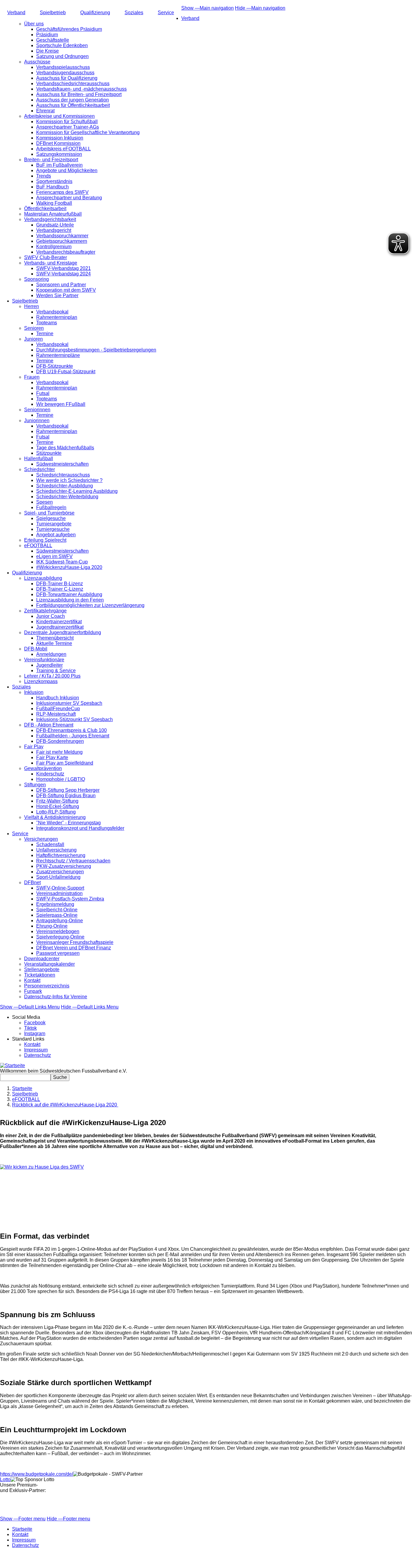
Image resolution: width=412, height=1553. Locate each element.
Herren (31, 306)
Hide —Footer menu (68, 1518)
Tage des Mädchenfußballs (65, 447)
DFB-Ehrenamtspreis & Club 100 (71, 730)
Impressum (36, 1049)
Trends (43, 175)
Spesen (44, 502)
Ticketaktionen (39, 974)
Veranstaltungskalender (49, 964)
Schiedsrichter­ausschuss (63, 474)
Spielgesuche (51, 518)
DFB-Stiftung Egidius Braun (66, 795)
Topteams (46, 322)
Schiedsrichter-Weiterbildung (67, 496)
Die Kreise (47, 50)
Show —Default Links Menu (30, 1006)
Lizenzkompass (41, 681)
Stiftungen (35, 784)
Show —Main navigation (207, 8)
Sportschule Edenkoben (62, 45)
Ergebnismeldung (55, 904)
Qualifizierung (95, 12)
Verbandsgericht (53, 230)
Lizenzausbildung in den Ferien (70, 599)
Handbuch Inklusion (57, 697)
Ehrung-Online (52, 926)
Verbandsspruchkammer (62, 235)
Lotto (5, 1479)
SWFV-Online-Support (60, 887)
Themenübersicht (55, 637)
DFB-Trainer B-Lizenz (59, 583)
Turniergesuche (53, 529)
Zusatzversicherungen (60, 871)
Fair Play (33, 746)
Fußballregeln (51, 507)
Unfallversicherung (56, 849)
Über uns (34, 23)
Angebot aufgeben (56, 534)
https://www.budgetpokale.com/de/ (36, 1474)
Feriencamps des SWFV (62, 192)
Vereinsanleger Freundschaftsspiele (74, 942)
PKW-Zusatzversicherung (63, 866)
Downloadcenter (41, 958)
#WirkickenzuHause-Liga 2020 (69, 567)
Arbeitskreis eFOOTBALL (63, 148)
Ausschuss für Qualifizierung (66, 78)
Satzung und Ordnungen (62, 56)
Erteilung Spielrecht (45, 540)
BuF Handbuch (52, 186)
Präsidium (47, 34)
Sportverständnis (54, 181)
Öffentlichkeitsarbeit (45, 208)
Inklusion (33, 692)
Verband (16, 12)
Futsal (42, 393)
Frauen (32, 377)
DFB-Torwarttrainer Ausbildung (69, 594)
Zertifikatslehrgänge (45, 610)
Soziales (134, 12)
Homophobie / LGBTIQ (60, 779)
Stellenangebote (41, 969)
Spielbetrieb (53, 12)
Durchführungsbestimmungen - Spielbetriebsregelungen (96, 349)
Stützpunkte (49, 453)
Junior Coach (50, 616)
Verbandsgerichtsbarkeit (50, 219)
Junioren (33, 339)
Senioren (34, 328)
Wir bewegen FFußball (60, 404)
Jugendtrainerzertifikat (60, 627)
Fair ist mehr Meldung (59, 752)
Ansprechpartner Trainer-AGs (67, 127)
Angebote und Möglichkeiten (66, 170)
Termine (44, 333)
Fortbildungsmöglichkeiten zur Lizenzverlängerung (90, 605)
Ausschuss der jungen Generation (72, 99)
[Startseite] (12, 1065)
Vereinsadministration (59, 893)
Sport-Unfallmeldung (58, 877)
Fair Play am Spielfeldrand (64, 762)
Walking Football (54, 203)
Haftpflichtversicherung (60, 855)
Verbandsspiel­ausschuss (63, 67)
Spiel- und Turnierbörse (49, 512)
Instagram (34, 1033)
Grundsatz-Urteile (55, 224)
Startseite (22, 1088)
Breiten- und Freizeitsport (51, 159)
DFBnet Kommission (58, 143)
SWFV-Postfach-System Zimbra (70, 898)
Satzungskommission (59, 154)
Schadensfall (50, 844)
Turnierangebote (53, 523)
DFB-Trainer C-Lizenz (59, 589)
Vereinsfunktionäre (44, 659)
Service (166, 12)
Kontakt (32, 980)
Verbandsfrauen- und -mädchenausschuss (81, 88)
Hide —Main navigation (260, 8)
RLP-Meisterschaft (56, 714)
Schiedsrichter (39, 469)
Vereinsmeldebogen (57, 931)
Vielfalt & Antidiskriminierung (55, 817)
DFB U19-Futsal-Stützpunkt (65, 371)
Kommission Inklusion (59, 137)
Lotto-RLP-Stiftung (56, 811)
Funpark (33, 991)
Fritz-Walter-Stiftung (57, 801)
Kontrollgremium (53, 246)
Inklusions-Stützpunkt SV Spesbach (74, 719)
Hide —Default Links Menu (90, 1006)
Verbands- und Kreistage (50, 262)
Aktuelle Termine (54, 643)
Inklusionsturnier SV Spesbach (69, 703)
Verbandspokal (52, 311)
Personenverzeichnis (46, 985)
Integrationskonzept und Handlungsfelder (80, 828)
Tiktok (30, 1028)
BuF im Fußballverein (59, 165)
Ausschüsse (37, 61)
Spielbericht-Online (57, 909)
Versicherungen (41, 839)
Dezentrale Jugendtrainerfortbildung (62, 632)
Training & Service (56, 670)
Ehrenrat (45, 110)
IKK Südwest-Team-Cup (62, 561)
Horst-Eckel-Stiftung (57, 806)
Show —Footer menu (23, 1518)
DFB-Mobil (35, 648)
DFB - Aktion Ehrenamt (48, 724)
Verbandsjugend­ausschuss (65, 72)
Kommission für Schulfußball (67, 121)
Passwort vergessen (58, 953)
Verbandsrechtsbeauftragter (65, 252)
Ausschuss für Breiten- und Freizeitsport (79, 94)
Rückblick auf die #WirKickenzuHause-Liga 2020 (65, 1104)
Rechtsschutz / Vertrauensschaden (73, 860)
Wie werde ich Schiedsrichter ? (69, 480)
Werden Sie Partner (57, 295)
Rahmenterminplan (56, 317)
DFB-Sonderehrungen (60, 741)
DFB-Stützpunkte (54, 366)
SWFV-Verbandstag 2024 (63, 273)
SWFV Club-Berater (45, 257)
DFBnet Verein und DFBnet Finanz (73, 947)
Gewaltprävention (43, 768)
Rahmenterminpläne (58, 355)
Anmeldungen (51, 654)
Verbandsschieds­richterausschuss (72, 83)
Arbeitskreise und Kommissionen (59, 116)
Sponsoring (36, 279)
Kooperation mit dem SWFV (66, 290)
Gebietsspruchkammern (61, 241)
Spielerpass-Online (57, 915)
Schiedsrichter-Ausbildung (64, 485)
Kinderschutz (50, 773)
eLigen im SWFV (54, 556)
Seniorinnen (37, 409)
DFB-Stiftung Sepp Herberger (68, 790)
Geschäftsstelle (52, 40)
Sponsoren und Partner (61, 284)
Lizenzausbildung (43, 578)
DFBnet (32, 882)
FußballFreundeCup (58, 708)
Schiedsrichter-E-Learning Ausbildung (77, 491)
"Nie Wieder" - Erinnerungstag (68, 822)
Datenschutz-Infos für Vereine (55, 996)
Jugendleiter (49, 665)
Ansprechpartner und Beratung (69, 197)
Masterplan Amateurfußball (53, 214)
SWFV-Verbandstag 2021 (63, 268)
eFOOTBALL (38, 545)
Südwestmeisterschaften (62, 464)
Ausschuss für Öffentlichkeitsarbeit (73, 105)
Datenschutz (37, 1055)
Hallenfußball (38, 458)
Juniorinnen (36, 420)
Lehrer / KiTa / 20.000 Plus (52, 676)
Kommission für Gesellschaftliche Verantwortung (88, 132)
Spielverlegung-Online (60, 936)
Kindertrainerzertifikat (59, 621)
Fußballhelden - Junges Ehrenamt (72, 735)
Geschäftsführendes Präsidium (69, 29)
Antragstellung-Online (59, 920)
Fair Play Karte (52, 757)
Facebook (35, 1022)
